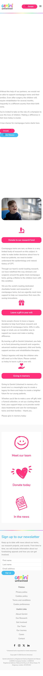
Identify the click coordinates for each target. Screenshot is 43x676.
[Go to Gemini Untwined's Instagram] (19, 646)
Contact (21, 79)
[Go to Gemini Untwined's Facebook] (14, 646)
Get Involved (21, 45)
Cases (21, 74)
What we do (21, 22)
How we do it (21, 26)
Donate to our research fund (21, 240)
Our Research (21, 40)
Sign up (8, 573)
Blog (21, 32)
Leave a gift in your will (21, 312)
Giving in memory (21, 375)
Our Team (21, 65)
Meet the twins (21, 29)
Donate (21, 50)
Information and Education (21, 36)
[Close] (40, 16)
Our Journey (21, 69)
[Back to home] (8, 6)
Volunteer (21, 60)
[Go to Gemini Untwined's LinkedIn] (28, 646)
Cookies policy (22, 596)
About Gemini (21, 17)
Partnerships (21, 57)
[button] (40, 6)
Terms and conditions (22, 600)
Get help (21, 83)
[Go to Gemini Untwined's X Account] (24, 646)
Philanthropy (21, 53)
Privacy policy (21, 592)
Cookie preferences (21, 604)
